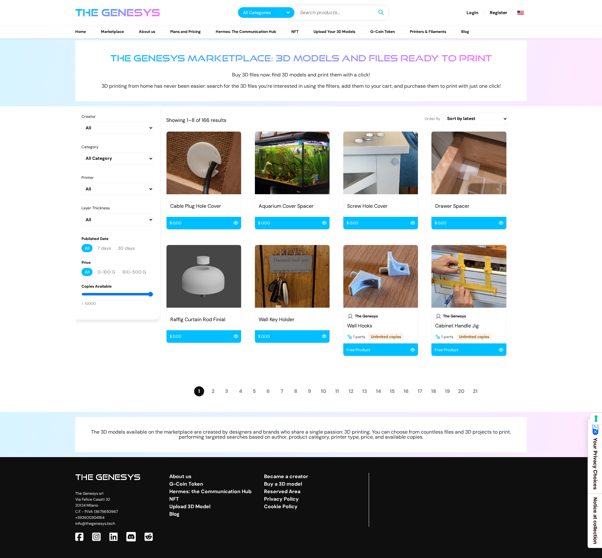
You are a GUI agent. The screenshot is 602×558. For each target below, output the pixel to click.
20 (461, 391)
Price (86, 262)
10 (323, 391)
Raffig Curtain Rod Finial (197, 319)
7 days (104, 248)
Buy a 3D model (283, 484)
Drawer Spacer (452, 206)
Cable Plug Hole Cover (195, 206)
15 (392, 391)
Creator (89, 116)
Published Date (95, 239)
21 (475, 391)
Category (90, 147)
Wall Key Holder (276, 319)
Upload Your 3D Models (334, 31)
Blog (465, 31)
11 (337, 391)
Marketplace (112, 31)
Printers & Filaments (428, 31)
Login (472, 12)
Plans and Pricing (185, 31)
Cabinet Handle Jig (457, 325)
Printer (88, 177)
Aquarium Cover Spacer (286, 206)
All (87, 248)
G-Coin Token (382, 31)
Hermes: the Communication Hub (210, 491)
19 (447, 391)
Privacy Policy (281, 499)
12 (351, 391)
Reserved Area (282, 491)
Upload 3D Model (189, 506)
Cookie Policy (281, 506)
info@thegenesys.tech (95, 523)
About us (147, 31)
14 (378, 391)
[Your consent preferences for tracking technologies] (596, 419)
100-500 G (134, 272)
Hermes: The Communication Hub (246, 31)
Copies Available (97, 286)
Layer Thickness (96, 208)
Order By (433, 118)
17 (420, 391)
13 (364, 391)
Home (80, 31)
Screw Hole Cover (367, 206)
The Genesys (366, 316)
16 (406, 391)
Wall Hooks (359, 325)
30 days (126, 248)
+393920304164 (89, 517)
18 (433, 391)
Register (498, 12)
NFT (294, 31)
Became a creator (286, 476)
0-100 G (106, 272)
